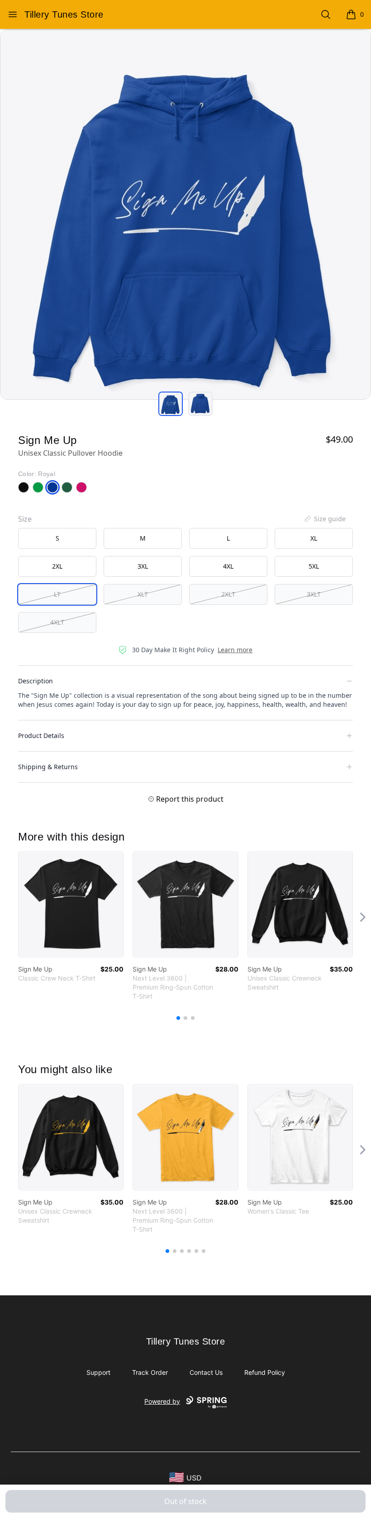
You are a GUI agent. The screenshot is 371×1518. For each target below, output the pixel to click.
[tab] (170, 403)
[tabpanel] (185, 214)
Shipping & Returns (48, 766)
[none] (324, 518)
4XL (228, 566)
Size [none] (25, 519)
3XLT (314, 594)
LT (57, 594)
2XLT (228, 594)
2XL (57, 566)
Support (98, 1372)
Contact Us (206, 1372)
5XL (314, 566)
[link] (71, 904)
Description (35, 681)
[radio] (57, 538)
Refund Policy (264, 1372)
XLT (143, 594)
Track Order (150, 1372)
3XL (143, 566)
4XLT (57, 622)
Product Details (41, 735)
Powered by (162, 1401)
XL (313, 538)
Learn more (235, 649)
